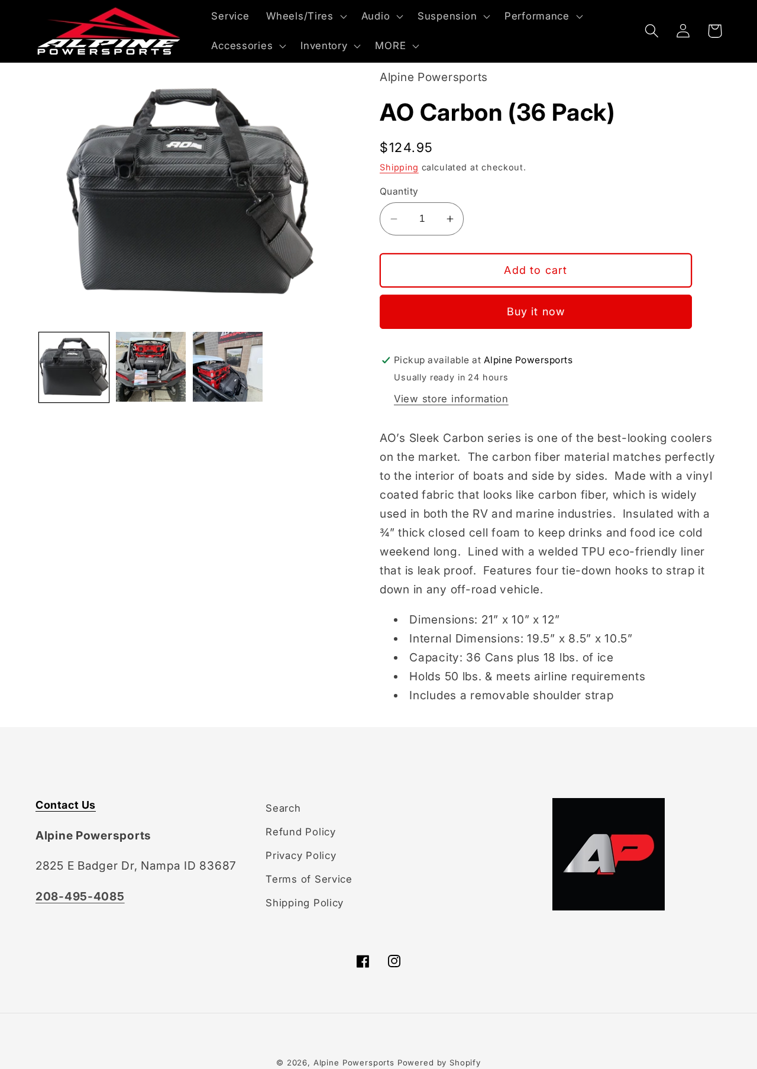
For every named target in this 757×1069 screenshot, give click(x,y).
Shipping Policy (305, 903)
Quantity (399, 191)
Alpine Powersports (353, 1062)
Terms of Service (309, 879)
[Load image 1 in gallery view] (74, 367)
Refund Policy (300, 832)
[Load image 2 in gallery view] (151, 367)
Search (283, 808)
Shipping (399, 167)
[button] (305, 16)
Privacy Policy (301, 855)
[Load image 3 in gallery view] (228, 367)
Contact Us (65, 805)
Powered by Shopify (439, 1062)
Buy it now (536, 311)
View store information (451, 399)
